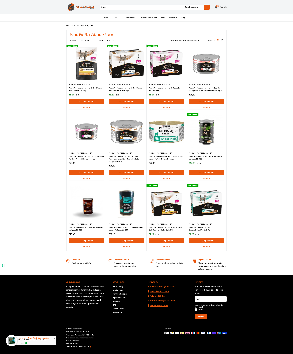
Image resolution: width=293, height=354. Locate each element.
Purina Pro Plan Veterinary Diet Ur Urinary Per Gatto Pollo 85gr (165, 89)
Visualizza (86, 107)
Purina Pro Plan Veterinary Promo (82, 26)
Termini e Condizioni (120, 294)
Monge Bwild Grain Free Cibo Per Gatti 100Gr (32, 340)
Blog (183, 17)
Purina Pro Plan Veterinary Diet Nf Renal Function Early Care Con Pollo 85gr (86, 89)
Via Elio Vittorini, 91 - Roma (159, 291)
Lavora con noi (118, 312)
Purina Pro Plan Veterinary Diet (80, 85)
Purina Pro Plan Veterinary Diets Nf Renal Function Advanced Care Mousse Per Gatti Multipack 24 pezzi (124, 159)
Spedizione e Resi (119, 297)
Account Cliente (119, 308)
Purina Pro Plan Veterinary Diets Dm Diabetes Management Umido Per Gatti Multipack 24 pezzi (206, 89)
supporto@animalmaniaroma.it (85, 338)
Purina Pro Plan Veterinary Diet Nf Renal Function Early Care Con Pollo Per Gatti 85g (166, 228)
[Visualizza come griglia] (218, 40)
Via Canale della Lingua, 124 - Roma (162, 300)
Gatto (116, 17)
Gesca (84, 347)
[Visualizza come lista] (222, 40)
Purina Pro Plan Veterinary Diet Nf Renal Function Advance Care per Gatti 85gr (126, 89)
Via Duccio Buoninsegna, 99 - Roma (162, 286)
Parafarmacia (173, 17)
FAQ (114, 305)
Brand (163, 17)
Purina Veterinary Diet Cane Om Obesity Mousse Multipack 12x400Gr (86, 228)
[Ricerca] (207, 7)
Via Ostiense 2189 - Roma (159, 305)
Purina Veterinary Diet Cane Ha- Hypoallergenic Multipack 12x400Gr (205, 157)
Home (68, 26)
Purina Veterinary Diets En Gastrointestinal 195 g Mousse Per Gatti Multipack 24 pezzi (166, 157)
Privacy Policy (118, 286)
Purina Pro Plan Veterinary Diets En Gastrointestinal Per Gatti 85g (201, 228)
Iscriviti (201, 316)
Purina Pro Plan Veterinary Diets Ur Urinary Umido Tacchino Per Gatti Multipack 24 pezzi (86, 157)
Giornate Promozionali (149, 17)
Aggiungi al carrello (86, 101)
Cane (106, 17)
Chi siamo (116, 301)
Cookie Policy (118, 290)
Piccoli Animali (130, 17)
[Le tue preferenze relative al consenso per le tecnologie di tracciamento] (2, 265)
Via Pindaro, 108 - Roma (158, 296)
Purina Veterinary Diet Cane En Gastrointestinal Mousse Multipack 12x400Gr (125, 228)
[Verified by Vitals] (26, 343)
